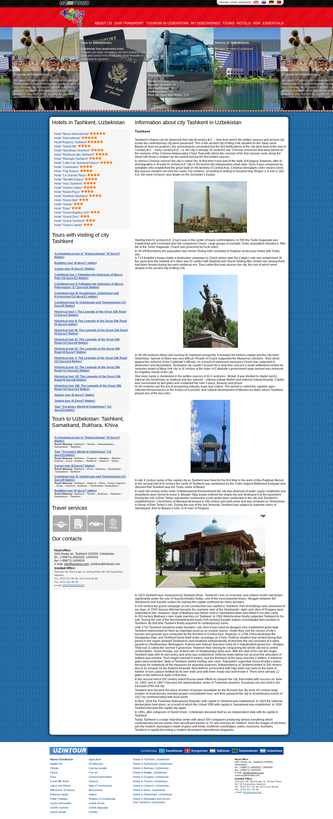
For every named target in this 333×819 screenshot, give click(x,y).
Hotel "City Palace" (66, 171)
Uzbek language (98, 807)
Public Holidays (59, 798)
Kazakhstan (174, 751)
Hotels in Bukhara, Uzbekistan (151, 768)
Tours (228, 23)
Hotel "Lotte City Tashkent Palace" (76, 163)
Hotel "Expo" (62, 208)
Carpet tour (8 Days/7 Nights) (74, 269)
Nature (93, 794)
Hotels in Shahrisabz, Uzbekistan (152, 794)
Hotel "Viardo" (63, 204)
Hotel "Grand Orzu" (66, 216)
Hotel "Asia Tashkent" (68, 183)
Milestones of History (62, 790)
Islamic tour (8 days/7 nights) (74, 395)
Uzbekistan (274, 751)
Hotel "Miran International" (71, 134)
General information (100, 776)
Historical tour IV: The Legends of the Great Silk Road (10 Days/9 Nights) (87, 341)
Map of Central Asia (100, 785)
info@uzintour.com (76, 564)
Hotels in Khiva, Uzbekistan (149, 790)
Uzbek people (58, 811)
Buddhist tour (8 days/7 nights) (75, 263)
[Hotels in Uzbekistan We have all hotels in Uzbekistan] (234, 109)
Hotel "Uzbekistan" (66, 167)
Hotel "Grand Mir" (65, 146)
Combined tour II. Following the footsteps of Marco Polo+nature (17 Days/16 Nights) (88, 285)
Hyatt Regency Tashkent (70, 142)
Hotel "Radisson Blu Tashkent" (74, 154)
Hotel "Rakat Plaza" (67, 192)
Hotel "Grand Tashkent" (69, 221)
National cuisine (59, 794)
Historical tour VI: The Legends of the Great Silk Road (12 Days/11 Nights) (87, 369)
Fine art (93, 772)
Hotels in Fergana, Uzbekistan (151, 776)
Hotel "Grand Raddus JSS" (72, 212)
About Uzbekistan (61, 759)
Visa (256, 23)
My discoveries (205, 23)
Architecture (96, 763)
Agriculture (95, 759)
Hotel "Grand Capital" (68, 225)
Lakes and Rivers (60, 785)
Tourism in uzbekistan (167, 23)
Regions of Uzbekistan (102, 798)
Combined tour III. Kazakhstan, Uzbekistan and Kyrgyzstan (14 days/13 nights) (86, 295)
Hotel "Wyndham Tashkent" (72, 150)
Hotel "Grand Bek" (66, 200)
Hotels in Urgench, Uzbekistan (151, 785)
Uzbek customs (59, 807)
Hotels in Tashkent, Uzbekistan (151, 759)
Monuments (96, 790)
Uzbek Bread (96, 803)
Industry (93, 781)
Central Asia (149, 751)
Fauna (54, 772)
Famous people (98, 768)
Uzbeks (93, 811)
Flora (53, 776)
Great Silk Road (59, 781)
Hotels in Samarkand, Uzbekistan (152, 763)
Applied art (56, 763)
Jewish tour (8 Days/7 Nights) (74, 401)
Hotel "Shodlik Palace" (69, 179)
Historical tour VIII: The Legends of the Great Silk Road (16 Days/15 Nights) (87, 387)
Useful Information (60, 803)
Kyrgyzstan (199, 751)
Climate (54, 768)
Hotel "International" (67, 138)
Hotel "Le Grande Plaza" (70, 175)
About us (103, 23)
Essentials (273, 23)
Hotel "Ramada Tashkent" (71, 158)
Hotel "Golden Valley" (68, 187)
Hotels (243, 23)
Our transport (129, 23)
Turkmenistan (248, 751)
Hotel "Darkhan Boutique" (71, 196)
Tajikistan (223, 751)
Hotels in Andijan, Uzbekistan (150, 772)
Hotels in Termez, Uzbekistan (150, 781)
